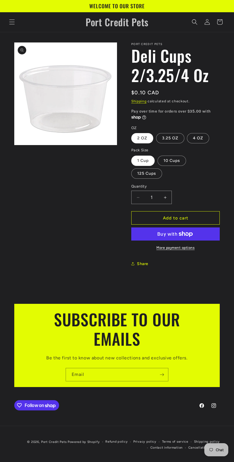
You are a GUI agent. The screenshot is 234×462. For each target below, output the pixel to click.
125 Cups (146, 173)
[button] (12, 22)
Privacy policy (144, 441)
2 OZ (142, 138)
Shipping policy (207, 441)
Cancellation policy (204, 447)
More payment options (175, 248)
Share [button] (142, 263)
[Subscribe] (162, 374)
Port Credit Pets (53, 442)
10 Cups (172, 160)
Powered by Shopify (84, 442)
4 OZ (198, 138)
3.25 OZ (170, 138)
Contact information (166, 447)
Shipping (139, 101)
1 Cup (143, 160)
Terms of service (175, 441)
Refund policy (116, 441)
